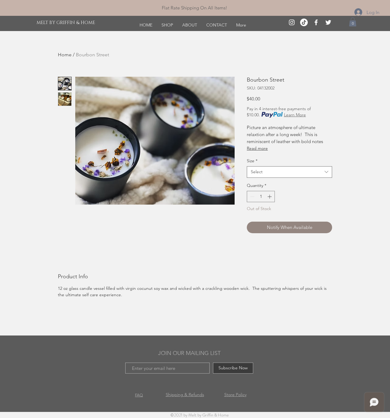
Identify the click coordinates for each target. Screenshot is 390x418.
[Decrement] (251, 196)
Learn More (295, 115)
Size (252, 160)
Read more (257, 148)
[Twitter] (328, 22)
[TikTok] (304, 22)
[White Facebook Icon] (316, 22)
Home (65, 55)
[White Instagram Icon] (292, 22)
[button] (352, 21)
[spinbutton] (260, 196)
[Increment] (270, 196)
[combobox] (289, 172)
